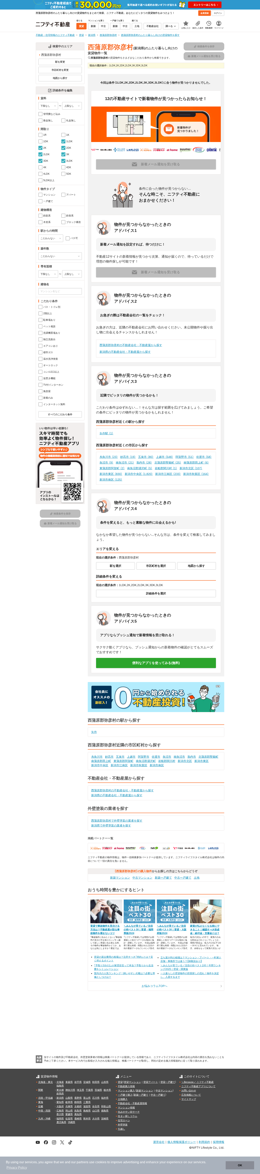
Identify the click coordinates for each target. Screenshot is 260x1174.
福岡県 (60, 1118)
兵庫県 (69, 1106)
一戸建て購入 (125, 1094)
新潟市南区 (111, 479)
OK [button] (240, 1165)
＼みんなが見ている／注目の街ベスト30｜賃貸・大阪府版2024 (171, 929)
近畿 (40, 1106)
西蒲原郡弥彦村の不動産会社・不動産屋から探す (131, 345)
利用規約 (204, 1142)
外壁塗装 (123, 1124)
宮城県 (87, 1082)
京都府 (78, 1106)
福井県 (104, 1098)
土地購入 (123, 1099)
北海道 (60, 1082)
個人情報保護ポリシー (181, 1142)
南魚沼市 (125, 462)
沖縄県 (71, 1122)
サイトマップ (188, 1099)
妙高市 (128, 456)
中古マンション (142, 877)
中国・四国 (44, 1110)
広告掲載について (191, 1094)
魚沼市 (106, 462)
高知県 (78, 1114)
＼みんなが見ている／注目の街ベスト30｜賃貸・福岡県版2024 (138, 929)
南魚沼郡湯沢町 (139, 468)
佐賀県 (69, 1118)
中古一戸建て (182, 877)
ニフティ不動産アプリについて (198, 1086)
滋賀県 (87, 1106)
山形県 (104, 1082)
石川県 (96, 1098)
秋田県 (96, 1082)
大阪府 (60, 1106)
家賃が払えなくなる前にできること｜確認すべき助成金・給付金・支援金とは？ (204, 929)
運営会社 (159, 1142)
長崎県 (78, 1118)
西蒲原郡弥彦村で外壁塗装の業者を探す (116, 820)
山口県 (96, 1110)
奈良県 (96, 1106)
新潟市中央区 (139, 474)
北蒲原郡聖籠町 (167, 462)
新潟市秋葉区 (196, 474)
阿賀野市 (185, 456)
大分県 (96, 1118)
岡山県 (69, 1110)
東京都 (60, 1090)
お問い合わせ (188, 1090)
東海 (40, 1102)
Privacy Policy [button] (16, 1167)
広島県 (60, 1110)
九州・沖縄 (44, 1118)
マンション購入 (126, 1090)
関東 (40, 1090)
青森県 (69, 1082)
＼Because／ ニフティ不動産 (197, 1082)
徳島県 (104, 1110)
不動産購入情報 (126, 1086)
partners (82, 1162)
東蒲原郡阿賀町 (112, 468)
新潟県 (60, 1098)
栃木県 (107, 1090)
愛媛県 (69, 1114)
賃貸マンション (132, 1082)
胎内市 (144, 462)
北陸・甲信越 (45, 1098)
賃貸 (120, 1082)
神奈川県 (70, 1090)
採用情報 (218, 1142)
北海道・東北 (45, 1082)
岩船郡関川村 (166, 468)
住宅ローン (124, 1120)
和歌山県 (106, 1106)
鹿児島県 (61, 1122)
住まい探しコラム (127, 1116)
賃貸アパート (150, 1082)
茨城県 (98, 1090)
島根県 (87, 1110)
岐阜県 (69, 1102)
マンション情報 (126, 1107)
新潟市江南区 (168, 474)
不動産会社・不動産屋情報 (132, 1103)
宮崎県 (104, 1118)
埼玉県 (80, 1090)
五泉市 (146, 456)
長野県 (78, 1098)
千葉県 (89, 1090)
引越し (121, 1129)
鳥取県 (78, 1110)
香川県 (60, 1114)
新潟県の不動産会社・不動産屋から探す (125, 351)
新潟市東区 (111, 474)
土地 (196, 877)
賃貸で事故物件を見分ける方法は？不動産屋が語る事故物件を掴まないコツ (105, 929)
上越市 (164, 456)
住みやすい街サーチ (129, 1112)
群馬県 (60, 1093)
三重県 (87, 1102)
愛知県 (60, 1102)
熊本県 (87, 1118)
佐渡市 (204, 456)
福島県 (60, 1085)
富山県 (87, 1098)
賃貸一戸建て (167, 1082)
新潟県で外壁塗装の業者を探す (111, 825)
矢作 (94, 732)
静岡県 (78, 1102)
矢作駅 (106, 433)
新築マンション (120, 877)
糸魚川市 (109, 456)
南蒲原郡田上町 (196, 462)
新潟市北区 (191, 468)
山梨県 (69, 1098)
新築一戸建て (163, 877)
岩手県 (78, 1082)
